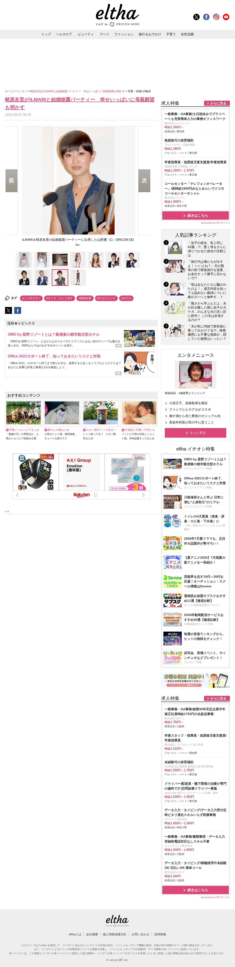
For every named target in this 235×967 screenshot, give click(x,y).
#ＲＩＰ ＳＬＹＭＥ (59, 298)
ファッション (124, 34)
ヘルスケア (64, 34)
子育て (171, 34)
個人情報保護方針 (115, 934)
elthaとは (75, 934)
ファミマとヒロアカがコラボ (190, 409)
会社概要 (92, 934)
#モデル (126, 298)
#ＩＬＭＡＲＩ (31, 298)
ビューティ (86, 34)
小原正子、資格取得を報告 (188, 403)
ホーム (9, 91)
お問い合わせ (140, 934)
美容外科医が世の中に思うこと (191, 422)
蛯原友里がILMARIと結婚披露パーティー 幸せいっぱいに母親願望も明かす (78, 91)
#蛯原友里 (85, 298)
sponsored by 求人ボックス (215, 222)
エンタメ (22, 91)
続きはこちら (197, 215)
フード (104, 34)
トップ (46, 34)
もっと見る (198, 432)
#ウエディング (106, 298)
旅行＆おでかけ (150, 34)
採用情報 (160, 934)
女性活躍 (187, 34)
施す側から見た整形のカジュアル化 (195, 416)
